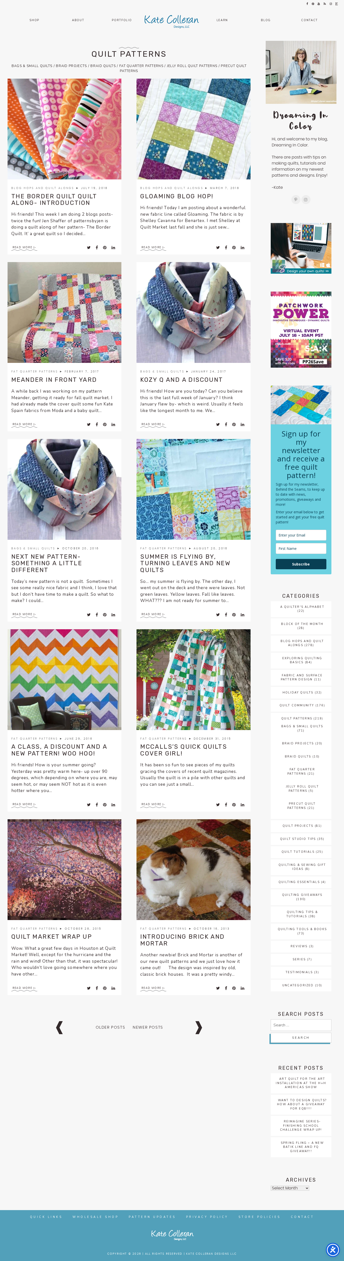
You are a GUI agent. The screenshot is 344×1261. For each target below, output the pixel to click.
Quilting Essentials (299, 882)
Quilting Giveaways (302, 895)
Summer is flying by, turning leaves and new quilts (185, 563)
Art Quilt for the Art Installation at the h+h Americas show (301, 1083)
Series (299, 959)
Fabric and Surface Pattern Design (302, 678)
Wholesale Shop (96, 1217)
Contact (309, 20)
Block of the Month (302, 624)
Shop (34, 20)
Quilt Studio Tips (298, 839)
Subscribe (301, 564)
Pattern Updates (152, 1217)
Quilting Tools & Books (302, 929)
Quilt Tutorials (298, 852)
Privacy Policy (207, 1217)
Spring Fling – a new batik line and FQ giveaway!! (302, 1147)
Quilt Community (297, 705)
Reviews (299, 946)
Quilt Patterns (129, 54)
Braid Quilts (103, 66)
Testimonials (299, 972)
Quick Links (46, 1217)
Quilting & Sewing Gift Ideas (302, 867)
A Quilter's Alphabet (302, 607)
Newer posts (148, 1027)
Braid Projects (71, 66)
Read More (22, 247)
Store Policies (259, 1217)
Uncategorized (298, 985)
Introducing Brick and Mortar (182, 940)
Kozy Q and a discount (181, 379)
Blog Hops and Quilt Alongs (43, 188)
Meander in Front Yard (54, 379)
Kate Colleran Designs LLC (211, 1253)
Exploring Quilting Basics (302, 660)
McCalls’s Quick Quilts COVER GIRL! (183, 750)
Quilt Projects (298, 826)
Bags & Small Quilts (32, 66)
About (78, 20)
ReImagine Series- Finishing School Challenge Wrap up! (301, 1126)
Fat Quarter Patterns (141, 66)
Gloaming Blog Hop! (176, 196)
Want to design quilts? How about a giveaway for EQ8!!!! (302, 1104)
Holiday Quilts (298, 693)
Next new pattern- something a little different (46, 563)
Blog (266, 20)
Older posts (110, 1027)
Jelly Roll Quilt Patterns (192, 66)
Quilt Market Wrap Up (51, 936)
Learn (222, 20)
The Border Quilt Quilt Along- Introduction (54, 199)
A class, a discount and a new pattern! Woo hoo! (59, 750)
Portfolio (122, 20)
